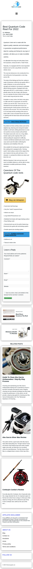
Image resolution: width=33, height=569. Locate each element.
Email (6, 280)
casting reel (9, 149)
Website (6, 286)
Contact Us (5, 536)
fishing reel (15, 80)
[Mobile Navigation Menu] (16, 13)
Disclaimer (5, 538)
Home (4, 541)
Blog (3, 533)
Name (6, 273)
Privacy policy (6, 544)
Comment (7, 259)
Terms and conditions (9, 546)
